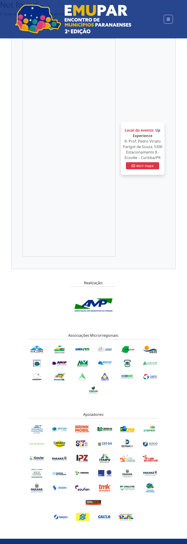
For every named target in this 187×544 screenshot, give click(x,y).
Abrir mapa (144, 166)
